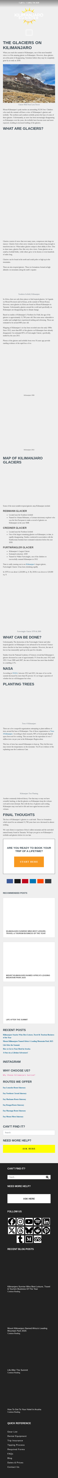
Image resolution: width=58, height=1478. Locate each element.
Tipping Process (16, 1445)
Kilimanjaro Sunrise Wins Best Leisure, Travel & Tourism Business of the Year (28, 1287)
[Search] (47, 1177)
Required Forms (16, 1449)
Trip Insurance (15, 1440)
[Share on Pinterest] (25, 881)
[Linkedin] (46, 1221)
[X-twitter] (11, 1230)
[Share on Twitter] (17, 881)
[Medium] (29, 1239)
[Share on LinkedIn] (33, 881)
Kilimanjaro (30, 564)
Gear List (12, 1431)
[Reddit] (37, 1230)
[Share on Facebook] (10, 881)
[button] (29, 32)
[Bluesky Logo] (29, 1230)
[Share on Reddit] (40, 881)
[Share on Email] (48, 881)
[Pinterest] (46, 1230)
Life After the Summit (11, 1045)
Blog (9, 1458)
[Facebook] (11, 1221)
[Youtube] (29, 1221)
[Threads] (20, 1230)
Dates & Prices (15, 1462)
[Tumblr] (20, 1239)
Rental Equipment (17, 1436)
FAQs (10, 1453)
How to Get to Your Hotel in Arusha (16, 1049)
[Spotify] (37, 1221)
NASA (15, 673)
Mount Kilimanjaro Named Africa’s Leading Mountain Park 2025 (28, 1041)
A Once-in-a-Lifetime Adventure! (15, 1053)
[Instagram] (20, 1221)
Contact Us (13, 1467)
